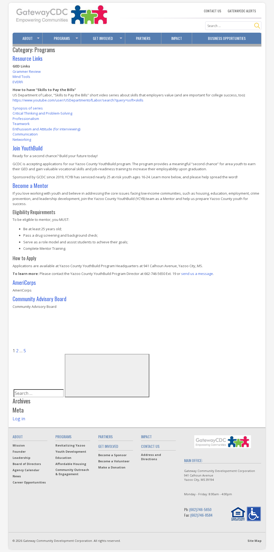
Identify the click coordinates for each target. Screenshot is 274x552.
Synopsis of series (28, 108)
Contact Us (212, 11)
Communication (25, 134)
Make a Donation (111, 467)
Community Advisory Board (39, 299)
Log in (19, 419)
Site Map (254, 541)
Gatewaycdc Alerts (242, 11)
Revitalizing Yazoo (70, 445)
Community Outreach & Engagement (72, 472)
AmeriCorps (24, 282)
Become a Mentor (30, 186)
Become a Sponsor (112, 455)
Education (63, 458)
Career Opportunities (29, 482)
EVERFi (18, 82)
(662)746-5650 (200, 509)
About (27, 38)
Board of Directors (27, 464)
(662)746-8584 (201, 515)
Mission (19, 445)
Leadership (21, 458)
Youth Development (70, 451)
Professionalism (26, 118)
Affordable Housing (70, 464)
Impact (176, 38)
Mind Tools (21, 76)
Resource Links (28, 58)
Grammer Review (27, 71)
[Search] (257, 26)
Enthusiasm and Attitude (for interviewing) (46, 129)
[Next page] (67, 351)
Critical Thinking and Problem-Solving (42, 113)
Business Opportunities (227, 38)
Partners (143, 38)
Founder (19, 451)
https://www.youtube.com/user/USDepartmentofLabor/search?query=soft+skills (78, 100)
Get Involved (103, 38)
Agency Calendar (26, 470)
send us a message (197, 273)
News (17, 476)
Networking (22, 139)
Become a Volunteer (114, 461)
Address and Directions (151, 457)
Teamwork (21, 123)
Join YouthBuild (28, 148)
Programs (62, 38)
